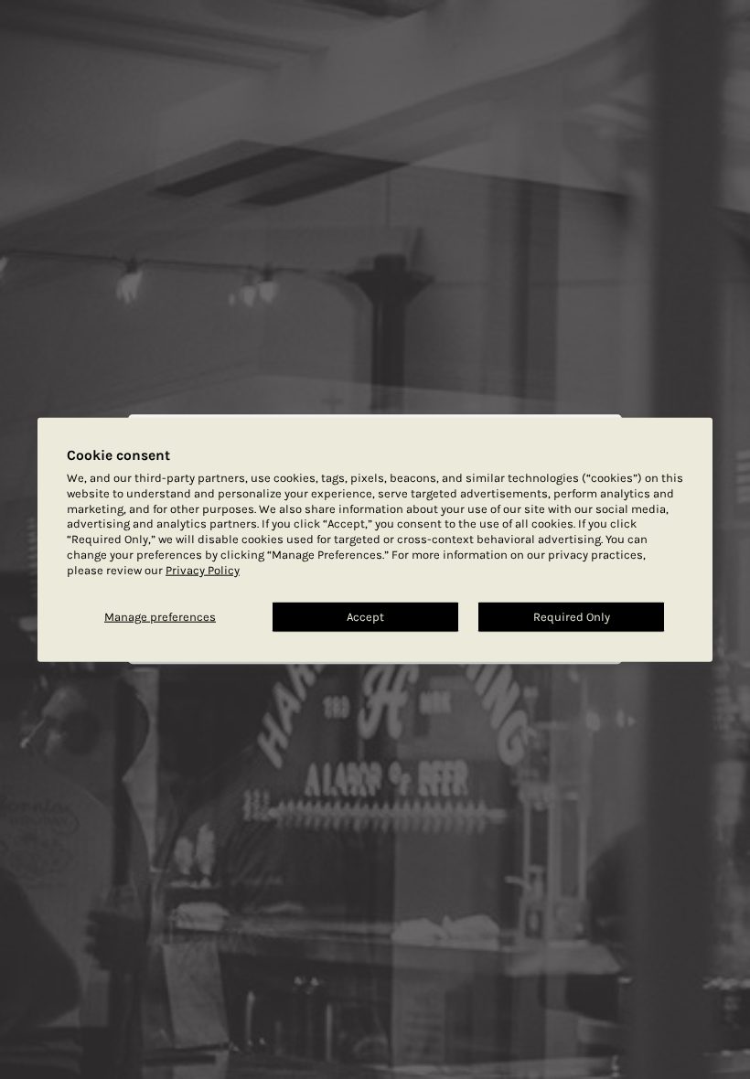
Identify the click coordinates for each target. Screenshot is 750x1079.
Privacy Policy (203, 570)
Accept (365, 617)
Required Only (571, 617)
